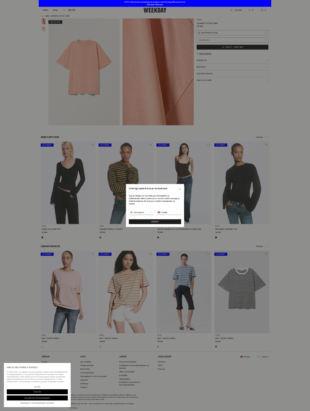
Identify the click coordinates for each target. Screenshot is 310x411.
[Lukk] (180, 189)
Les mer (37, 387)
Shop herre (159, 4)
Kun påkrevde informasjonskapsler (37, 398)
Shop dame (151, 4)
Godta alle (37, 392)
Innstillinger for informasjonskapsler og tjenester (37, 403)
